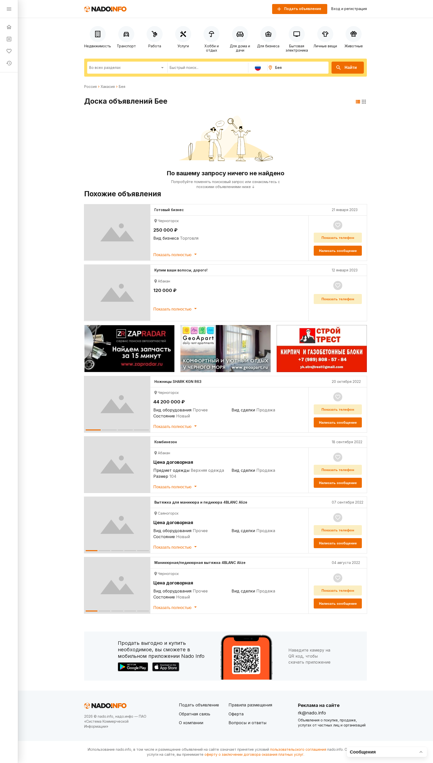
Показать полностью (172, 255)
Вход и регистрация (349, 9)
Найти (351, 67)
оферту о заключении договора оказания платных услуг (253, 754)
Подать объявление (199, 704)
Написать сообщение (338, 251)
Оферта (236, 713)
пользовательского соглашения (298, 749)
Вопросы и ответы (247, 722)
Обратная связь (194, 713)
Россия (90, 87)
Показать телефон (337, 238)
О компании (191, 722)
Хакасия (108, 87)
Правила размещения (250, 704)
